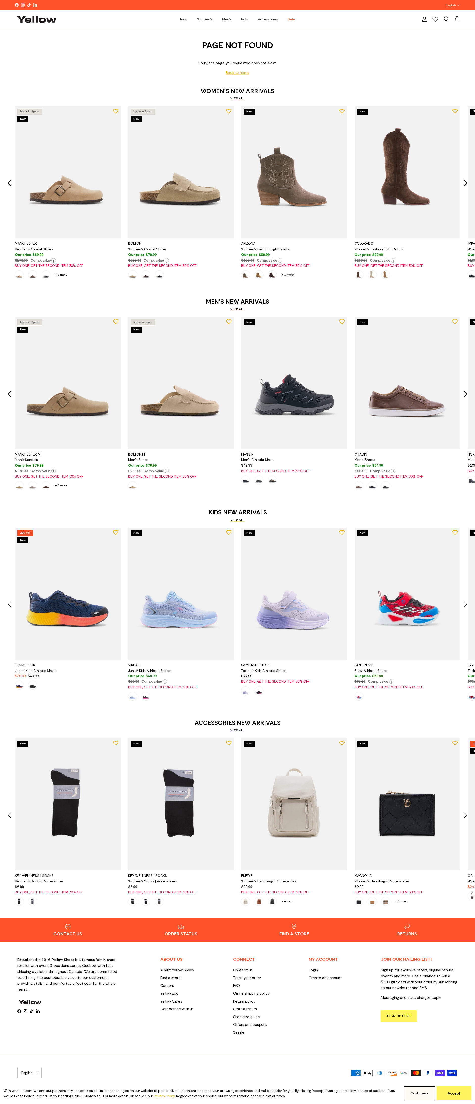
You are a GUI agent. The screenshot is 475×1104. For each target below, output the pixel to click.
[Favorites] (435, 19)
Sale (291, 19)
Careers (167, 985)
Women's (204, 19)
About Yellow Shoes (177, 970)
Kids (244, 19)
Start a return (245, 1009)
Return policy (244, 1001)
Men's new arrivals (237, 302)
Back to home (238, 72)
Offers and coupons (250, 1024)
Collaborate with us (177, 1009)
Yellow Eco (169, 993)
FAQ (236, 985)
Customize (419, 1093)
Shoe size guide (246, 1016)
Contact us (243, 970)
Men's (226, 19)
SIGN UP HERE (399, 1016)
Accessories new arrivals (238, 723)
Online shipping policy (251, 993)
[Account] (424, 19)
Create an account (325, 977)
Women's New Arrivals (237, 91)
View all (237, 98)
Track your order (247, 977)
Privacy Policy (164, 1096)
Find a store (170, 977)
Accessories (268, 19)
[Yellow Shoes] (36, 19)
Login (313, 970)
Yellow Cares (171, 1001)
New (183, 19)
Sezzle (238, 1032)
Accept (454, 1093)
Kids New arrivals (237, 512)
